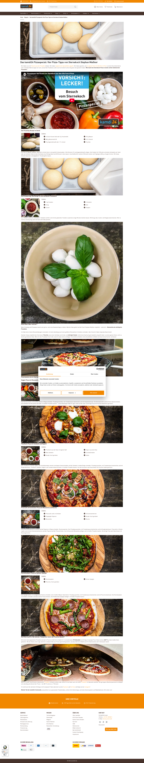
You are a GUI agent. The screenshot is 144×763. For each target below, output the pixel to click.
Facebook (65, 687)
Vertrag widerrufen (111, 729)
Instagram (87, 687)
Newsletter (102, 725)
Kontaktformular (103, 715)
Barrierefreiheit (77, 730)
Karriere (75, 721)
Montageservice (24, 724)
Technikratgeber (50, 715)
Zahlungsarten (24, 717)
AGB (74, 724)
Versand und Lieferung (26, 721)
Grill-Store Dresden (78, 717)
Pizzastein (84, 682)
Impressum (76, 734)
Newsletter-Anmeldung (52, 726)
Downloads (49, 717)
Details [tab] (72, 374)
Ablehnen (50, 392)
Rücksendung (24, 726)
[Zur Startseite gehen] (26, 7)
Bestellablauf (23, 715)
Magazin (48, 719)
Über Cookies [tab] (94, 374)
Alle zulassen (93, 392)
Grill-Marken (49, 724)
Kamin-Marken (50, 721)
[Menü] (7, 745)
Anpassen (71, 392)
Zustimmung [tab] (49, 374)
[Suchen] (75, 7)
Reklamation (23, 719)
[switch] (5, 755)
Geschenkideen (24, 730)
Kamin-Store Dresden (78, 719)
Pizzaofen (46, 682)
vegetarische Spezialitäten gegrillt (65, 66)
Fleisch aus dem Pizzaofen (38, 66)
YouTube (73, 687)
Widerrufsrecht (77, 728)
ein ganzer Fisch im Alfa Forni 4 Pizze (96, 66)
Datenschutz (76, 726)
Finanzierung (23, 728)
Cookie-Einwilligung (78, 732)
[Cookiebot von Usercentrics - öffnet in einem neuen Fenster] (97, 369)
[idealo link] (58, 729)
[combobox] (60, 7)
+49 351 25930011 (107, 717)
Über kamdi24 (76, 715)
